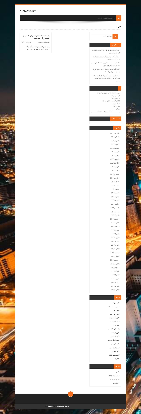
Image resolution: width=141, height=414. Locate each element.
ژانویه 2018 (114, 204)
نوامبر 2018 (114, 167)
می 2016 (115, 275)
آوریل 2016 (114, 279)
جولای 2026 (114, 137)
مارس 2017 (114, 241)
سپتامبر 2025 (114, 159)
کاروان (116, 359)
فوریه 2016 (114, 286)
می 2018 (115, 189)
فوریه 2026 (114, 141)
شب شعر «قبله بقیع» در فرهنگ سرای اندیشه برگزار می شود (36, 37)
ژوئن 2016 (115, 271)
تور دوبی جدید (114, 314)
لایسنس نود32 (115, 96)
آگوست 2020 (114, 163)
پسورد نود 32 (116, 98)
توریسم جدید (114, 351)
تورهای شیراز (114, 336)
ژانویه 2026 (114, 144)
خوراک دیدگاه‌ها (113, 379)
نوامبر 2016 (114, 256)
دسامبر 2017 (114, 208)
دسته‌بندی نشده (113, 355)
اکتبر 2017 (115, 215)
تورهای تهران (114, 333)
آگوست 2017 (114, 223)
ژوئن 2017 (115, 230)
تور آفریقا (115, 303)
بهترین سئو (116, 106)
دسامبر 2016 (114, 253)
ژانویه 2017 (114, 249)
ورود (117, 372)
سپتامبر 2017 (114, 219)
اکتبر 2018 (115, 170)
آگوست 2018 (114, 178)
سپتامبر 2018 (114, 174)
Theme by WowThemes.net (53, 406)
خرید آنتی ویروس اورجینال (105, 111)
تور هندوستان (114, 321)
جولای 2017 (114, 226)
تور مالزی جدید (113, 318)
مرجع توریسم (28, 10)
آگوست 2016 (114, 264)
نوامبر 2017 (114, 212)
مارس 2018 (114, 197)
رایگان (118, 109)
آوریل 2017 (114, 238)
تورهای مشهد (114, 344)
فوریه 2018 (114, 200)
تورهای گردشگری (113, 340)
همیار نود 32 (116, 103)
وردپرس (115, 383)
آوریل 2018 (114, 193)
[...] (28, 49)
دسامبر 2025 (114, 148)
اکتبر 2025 (115, 155)
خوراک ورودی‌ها (113, 375)
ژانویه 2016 (114, 290)
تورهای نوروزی (113, 347)
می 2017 (115, 234)
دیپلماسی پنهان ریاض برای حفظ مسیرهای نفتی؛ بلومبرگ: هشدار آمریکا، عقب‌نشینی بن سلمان (106, 78)
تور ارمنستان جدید (112, 306)
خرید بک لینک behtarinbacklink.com (108, 93)
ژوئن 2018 (115, 185)
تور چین (116, 310)
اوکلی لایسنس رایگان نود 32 (111, 101)
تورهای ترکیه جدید (112, 329)
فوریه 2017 (114, 245)
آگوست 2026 (114, 133)
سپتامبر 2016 (114, 260)
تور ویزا (116, 325)
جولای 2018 (114, 182)
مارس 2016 (114, 282)
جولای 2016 (114, 267)
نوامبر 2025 (114, 152)
